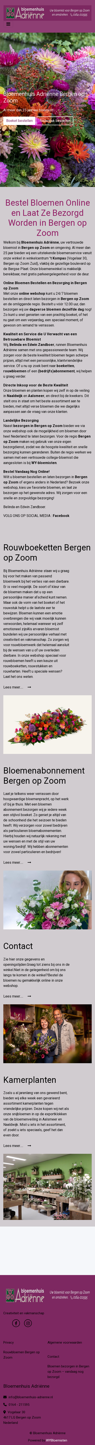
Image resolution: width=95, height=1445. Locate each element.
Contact (53, 1357)
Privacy (8, 1342)
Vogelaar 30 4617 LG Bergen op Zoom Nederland (22, 1417)
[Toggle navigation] (8, 24)
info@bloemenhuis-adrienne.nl (31, 1397)
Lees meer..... (13, 687)
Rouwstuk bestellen (55, 121)
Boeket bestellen (19, 121)
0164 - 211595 (18, 1405)
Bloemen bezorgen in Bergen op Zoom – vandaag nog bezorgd (68, 1371)
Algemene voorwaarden (65, 1342)
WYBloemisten (56, 1440)
